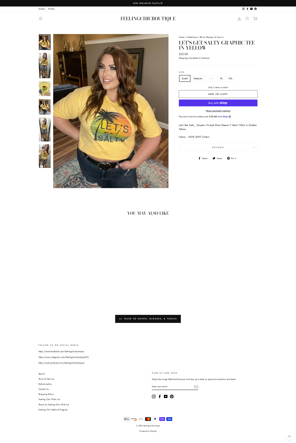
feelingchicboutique (148, 18)
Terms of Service (46, 378)
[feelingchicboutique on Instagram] (154, 396)
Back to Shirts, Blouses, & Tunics (150, 318)
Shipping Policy (46, 394)
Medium (198, 78)
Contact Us (44, 389)
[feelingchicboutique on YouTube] (166, 396)
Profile (51, 8)
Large (211, 78)
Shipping (183, 58)
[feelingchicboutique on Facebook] (160, 396)
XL (221, 78)
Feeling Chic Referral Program (53, 409)
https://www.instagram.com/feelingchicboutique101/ (64, 357)
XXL (230, 78)
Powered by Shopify (148, 431)
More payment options (218, 111)
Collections (192, 37)
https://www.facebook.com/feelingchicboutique (61, 351)
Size (182, 72)
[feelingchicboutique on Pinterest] (172, 396)
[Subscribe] (196, 387)
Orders (42, 8)
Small (185, 78)
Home (182, 37)
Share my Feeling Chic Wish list (54, 404)
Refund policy (45, 383)
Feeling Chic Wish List (49, 399)
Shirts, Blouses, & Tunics (211, 37)
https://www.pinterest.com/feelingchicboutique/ (61, 362)
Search (42, 373)
